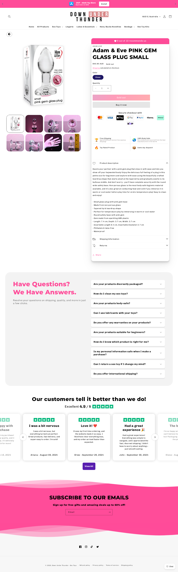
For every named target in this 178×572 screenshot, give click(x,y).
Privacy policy (98, 565)
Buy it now (121, 105)
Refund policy (85, 565)
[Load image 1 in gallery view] (15, 124)
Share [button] (98, 255)
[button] (9, 16)
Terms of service (112, 565)
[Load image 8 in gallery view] (72, 142)
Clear (99, 78)
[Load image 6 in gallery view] (34, 142)
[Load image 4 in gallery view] (72, 124)
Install (104, 4)
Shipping (96, 68)
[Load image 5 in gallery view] (15, 142)
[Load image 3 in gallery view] (53, 124)
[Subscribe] (109, 512)
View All (89, 466)
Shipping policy (127, 565)
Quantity (96, 83)
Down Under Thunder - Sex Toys (64, 565)
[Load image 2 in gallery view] (34, 124)
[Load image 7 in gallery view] (53, 142)
